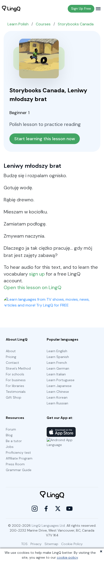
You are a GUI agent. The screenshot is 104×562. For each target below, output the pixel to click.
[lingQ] (11, 9)
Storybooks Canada (76, 24)
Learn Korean (57, 397)
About (11, 351)
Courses (43, 24)
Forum (11, 429)
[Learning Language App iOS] (61, 432)
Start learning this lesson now (44, 139)
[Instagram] (34, 508)
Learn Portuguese (60, 380)
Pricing (11, 357)
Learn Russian (57, 403)
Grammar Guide (18, 470)
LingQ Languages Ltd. (49, 525)
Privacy (36, 544)
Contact (12, 362)
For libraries (15, 386)
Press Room (15, 464)
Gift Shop (13, 397)
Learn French (57, 362)
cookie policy (67, 557)
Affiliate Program (19, 458)
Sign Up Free (81, 8)
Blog (9, 435)
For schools (15, 374)
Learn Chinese (58, 391)
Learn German (58, 368)
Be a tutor (14, 441)
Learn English (57, 351)
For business (16, 380)
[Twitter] (58, 508)
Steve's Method (18, 368)
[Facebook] (46, 508)
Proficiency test (18, 452)
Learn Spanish (58, 357)
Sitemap (51, 544)
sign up (37, 274)
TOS (24, 544)
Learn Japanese (59, 386)
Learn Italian (56, 374)
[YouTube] (69, 508)
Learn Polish (18, 24)
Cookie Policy (72, 544)
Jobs (10, 447)
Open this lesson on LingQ (32, 287)
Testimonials (16, 391)
